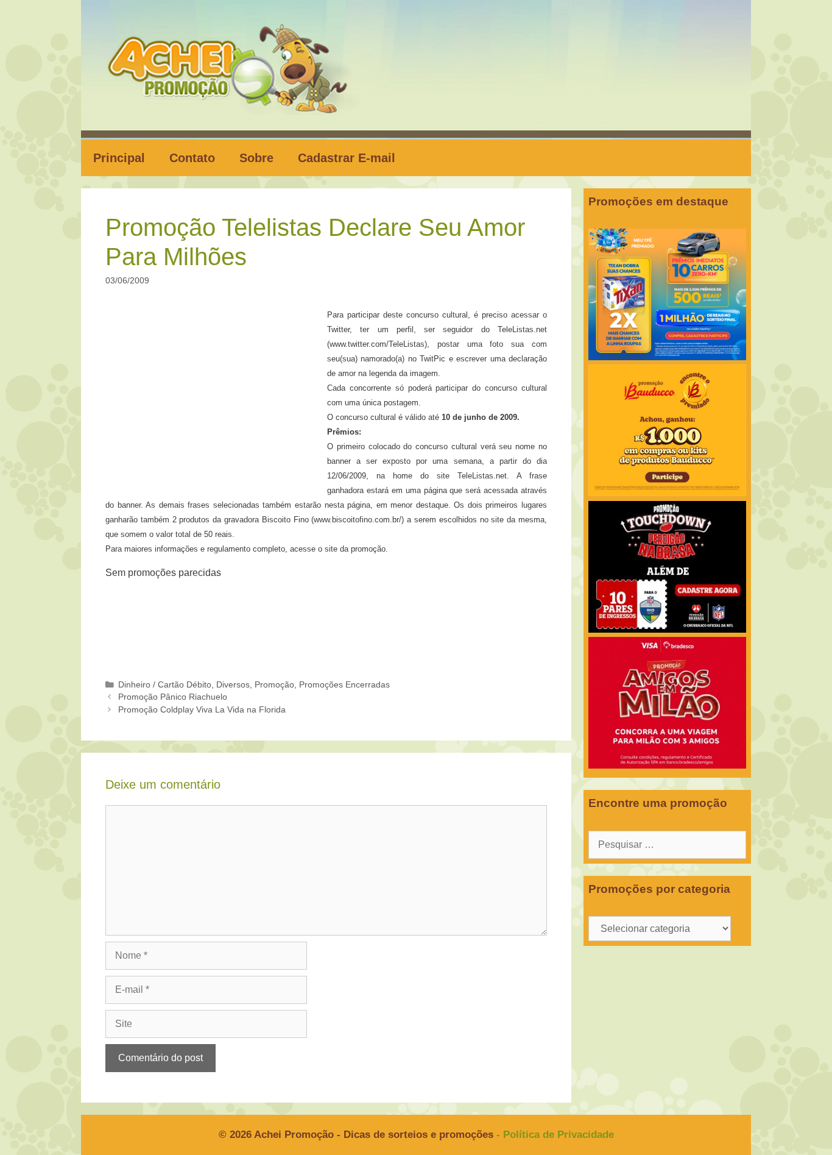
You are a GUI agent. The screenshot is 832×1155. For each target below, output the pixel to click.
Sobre (256, 158)
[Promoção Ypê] (667, 357)
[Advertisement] (220, 397)
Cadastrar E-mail (346, 158)
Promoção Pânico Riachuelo (172, 697)
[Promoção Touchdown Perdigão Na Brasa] (667, 629)
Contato (192, 158)
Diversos (233, 684)
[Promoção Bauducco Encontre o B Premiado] (667, 493)
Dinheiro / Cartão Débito (164, 684)
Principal (119, 158)
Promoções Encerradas (344, 684)
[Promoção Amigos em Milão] (667, 765)
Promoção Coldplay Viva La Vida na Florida (202, 709)
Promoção (274, 684)
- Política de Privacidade (555, 1134)
